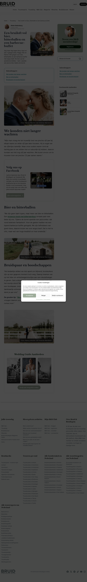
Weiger (43, 295)
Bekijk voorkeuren (57, 295)
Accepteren (29, 295)
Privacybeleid (39, 299)
